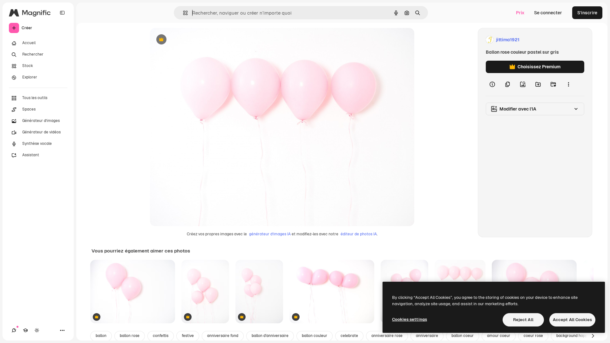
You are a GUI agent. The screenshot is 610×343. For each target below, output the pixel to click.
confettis (160, 335)
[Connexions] (14, 330)
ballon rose (129, 335)
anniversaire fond (222, 335)
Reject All (523, 319)
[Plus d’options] (568, 84)
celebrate (349, 335)
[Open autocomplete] (183, 12)
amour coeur (498, 335)
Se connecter (548, 13)
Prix (520, 13)
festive (188, 335)
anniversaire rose (387, 335)
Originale (192, 40)
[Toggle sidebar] (62, 13)
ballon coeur (462, 335)
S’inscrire (587, 13)
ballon (101, 335)
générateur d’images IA (270, 234)
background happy (572, 335)
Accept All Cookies (572, 319)
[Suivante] (593, 336)
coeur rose (533, 335)
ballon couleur (314, 335)
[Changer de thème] (37, 330)
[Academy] (25, 330)
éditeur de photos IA (359, 234)
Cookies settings (409, 319)
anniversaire (427, 335)
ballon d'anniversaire (270, 335)
